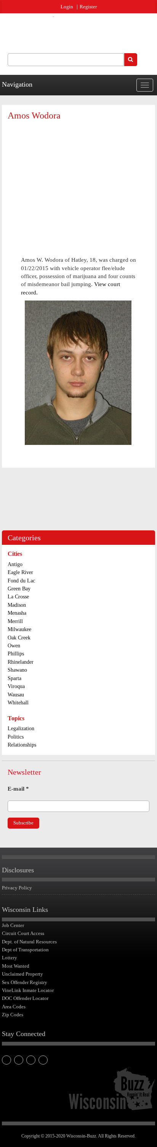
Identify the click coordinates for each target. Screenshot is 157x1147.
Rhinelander (21, 662)
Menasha (17, 613)
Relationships (22, 745)
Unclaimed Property (22, 974)
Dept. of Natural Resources (29, 941)
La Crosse (18, 597)
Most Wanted (15, 966)
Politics (16, 737)
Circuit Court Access (23, 933)
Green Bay (19, 589)
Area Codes (14, 1006)
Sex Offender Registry (24, 982)
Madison (17, 605)
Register (88, 6)
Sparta (14, 678)
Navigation (17, 84)
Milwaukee (19, 629)
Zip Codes (12, 1014)
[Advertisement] (78, 181)
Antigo (15, 564)
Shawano (17, 670)
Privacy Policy (17, 888)
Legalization (21, 728)
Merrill (15, 621)
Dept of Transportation (25, 949)
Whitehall (18, 703)
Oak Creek (19, 638)
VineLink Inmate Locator (28, 990)
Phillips (16, 654)
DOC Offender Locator (25, 998)
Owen (14, 646)
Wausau (16, 695)
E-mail (18, 789)
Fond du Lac (21, 581)
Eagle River (20, 572)
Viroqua (16, 686)
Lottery (9, 957)
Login (67, 6)
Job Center (13, 925)
